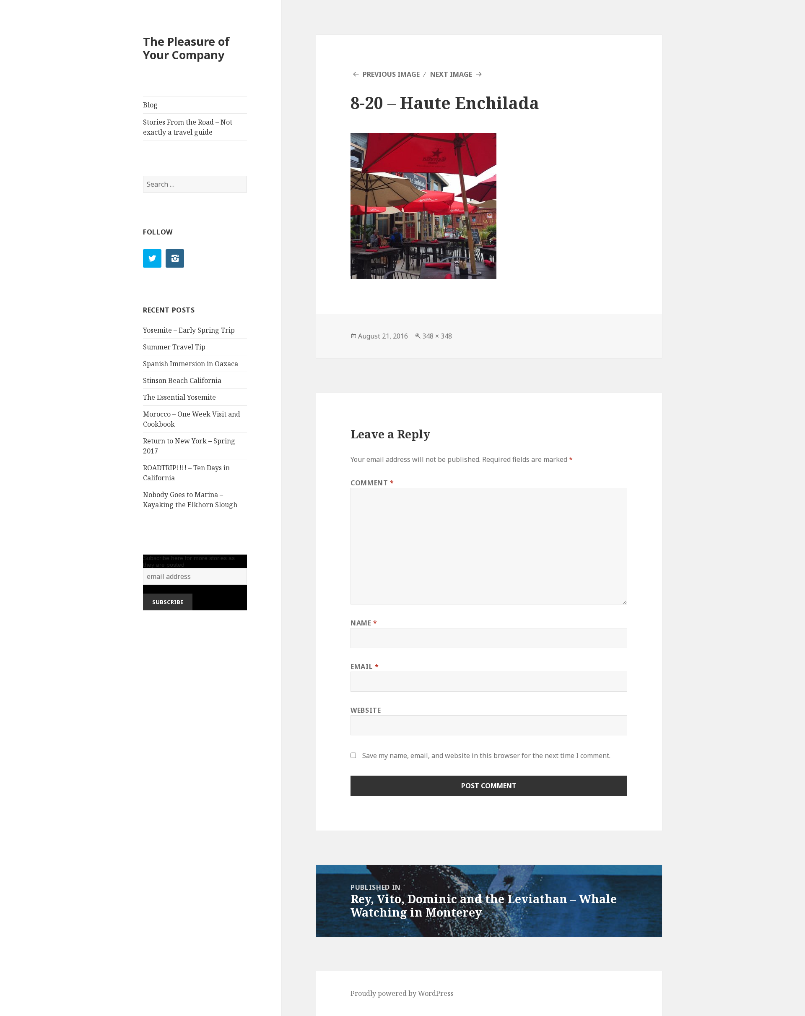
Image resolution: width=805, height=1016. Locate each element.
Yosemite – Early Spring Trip (189, 330)
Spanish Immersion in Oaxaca (190, 363)
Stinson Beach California (182, 380)
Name (364, 623)
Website (366, 710)
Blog (150, 104)
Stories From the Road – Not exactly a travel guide (187, 127)
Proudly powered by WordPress (402, 993)
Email (365, 666)
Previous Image (391, 74)
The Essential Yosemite (179, 397)
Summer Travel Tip (174, 347)
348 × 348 (437, 336)
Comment (372, 482)
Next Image (451, 74)
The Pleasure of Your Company (186, 48)
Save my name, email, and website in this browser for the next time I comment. (486, 755)
